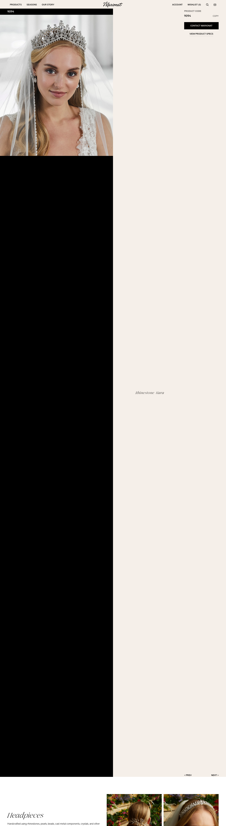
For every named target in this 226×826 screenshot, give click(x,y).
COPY (216, 16)
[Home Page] (113, 5)
